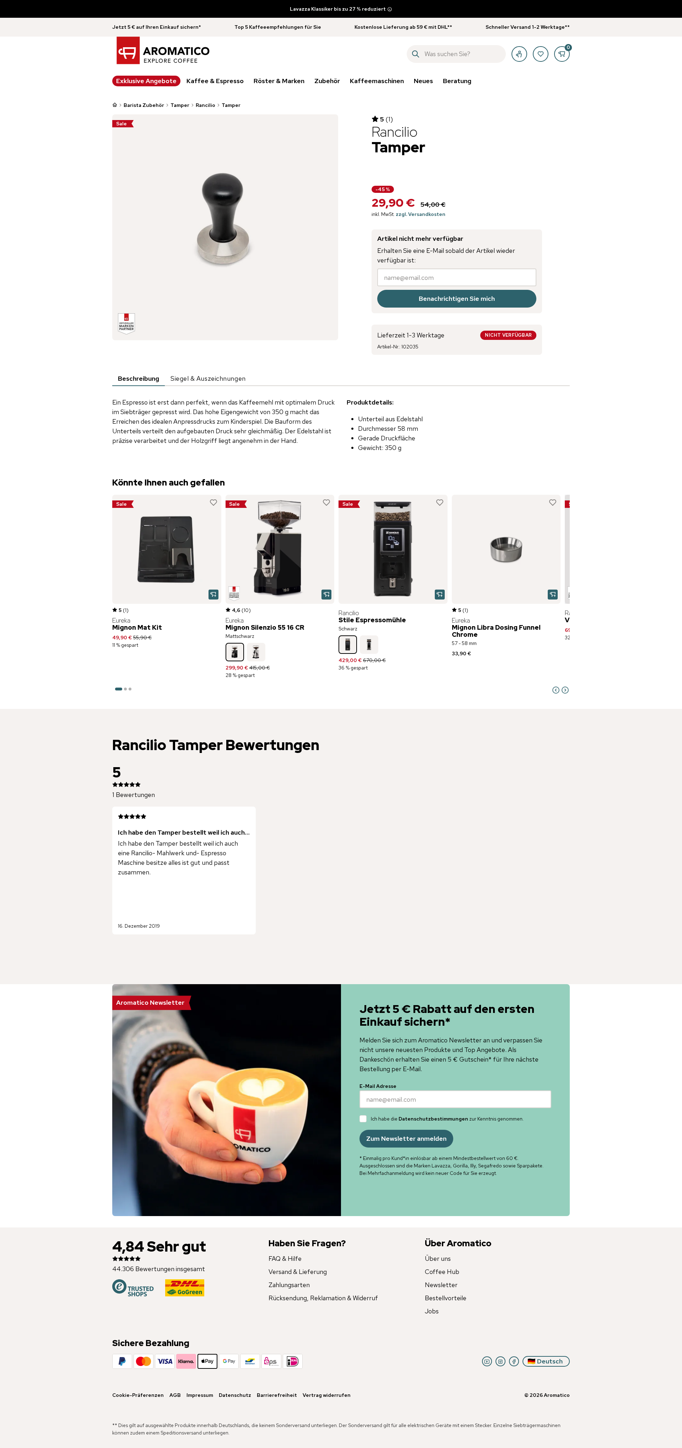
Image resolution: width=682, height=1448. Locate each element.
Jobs (432, 1311)
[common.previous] (556, 690)
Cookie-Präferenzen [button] (138, 1395)
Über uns (438, 1258)
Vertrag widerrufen (327, 1395)
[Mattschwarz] (235, 652)
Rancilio (205, 105)
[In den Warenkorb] (213, 595)
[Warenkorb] (562, 54)
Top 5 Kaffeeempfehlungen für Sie (277, 27)
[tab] (138, 379)
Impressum (199, 1395)
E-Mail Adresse (377, 1086)
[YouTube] (487, 1361)
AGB (175, 1395)
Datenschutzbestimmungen (433, 1119)
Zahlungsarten (289, 1285)
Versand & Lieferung (298, 1272)
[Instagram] (500, 1361)
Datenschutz (235, 1395)
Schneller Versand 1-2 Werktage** (528, 27)
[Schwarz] (348, 644)
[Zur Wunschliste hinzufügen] (213, 503)
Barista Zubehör (144, 105)
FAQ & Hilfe (285, 1258)
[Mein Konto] (519, 54)
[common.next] (565, 690)
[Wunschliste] (540, 54)
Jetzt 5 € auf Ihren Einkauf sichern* (156, 27)
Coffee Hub (442, 1272)
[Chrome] (256, 652)
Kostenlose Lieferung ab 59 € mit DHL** (403, 27)
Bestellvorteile (445, 1298)
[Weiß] (369, 644)
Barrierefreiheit (277, 1395)
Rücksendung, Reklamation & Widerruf (323, 1298)
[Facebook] (514, 1361)
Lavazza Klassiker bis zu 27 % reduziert (338, 9)
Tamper (179, 105)
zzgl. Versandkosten (420, 214)
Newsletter (441, 1285)
